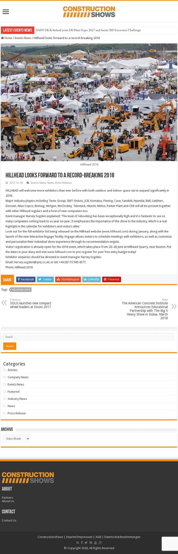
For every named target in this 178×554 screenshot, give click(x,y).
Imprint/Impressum (79, 537)
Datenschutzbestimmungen (122, 537)
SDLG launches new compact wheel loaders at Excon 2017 (30, 303)
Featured (13, 391)
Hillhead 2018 (21, 289)
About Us (8, 501)
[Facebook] (81, 542)
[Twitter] (86, 542)
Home (8, 38)
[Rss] (77, 542)
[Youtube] (95, 542)
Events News (23, 38)
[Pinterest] (91, 542)
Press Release (63, 182)
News (50, 182)
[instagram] (100, 542)
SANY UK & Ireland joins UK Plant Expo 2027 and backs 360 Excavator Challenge (88, 30)
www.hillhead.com (115, 231)
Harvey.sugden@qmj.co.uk (31, 262)
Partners (7, 497)
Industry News (17, 399)
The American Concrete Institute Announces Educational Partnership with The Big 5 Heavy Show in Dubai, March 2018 (145, 309)
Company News (18, 377)
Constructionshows (50, 537)
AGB (98, 537)
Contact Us (9, 520)
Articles (12, 370)
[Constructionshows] (89, 11)
